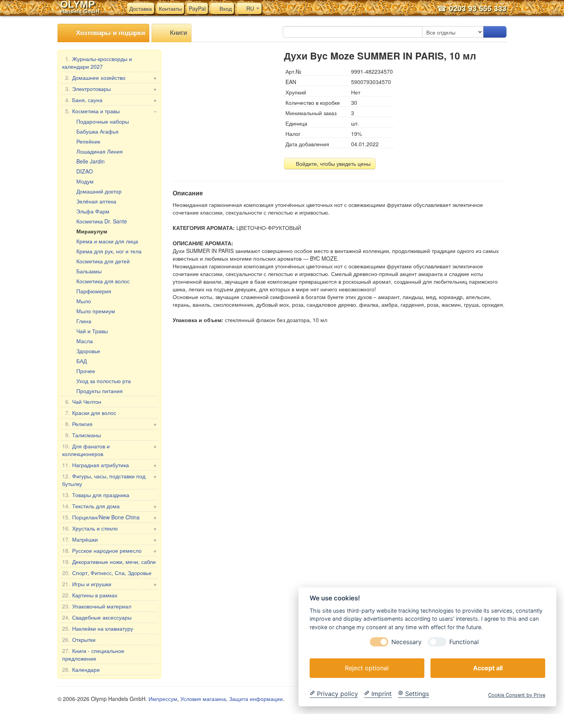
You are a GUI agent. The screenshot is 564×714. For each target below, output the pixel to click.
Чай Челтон (83, 401)
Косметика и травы (111, 111)
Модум (85, 181)
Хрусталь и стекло (109, 528)
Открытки (79, 639)
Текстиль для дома (109, 506)
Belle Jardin (90, 161)
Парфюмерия (93, 291)
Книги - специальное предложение (93, 654)
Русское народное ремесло (109, 550)
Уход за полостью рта (103, 381)
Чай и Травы (92, 331)
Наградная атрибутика (109, 465)
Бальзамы (89, 271)
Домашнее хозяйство (111, 77)
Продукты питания (99, 391)
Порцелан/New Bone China (109, 517)
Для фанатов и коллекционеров (109, 450)
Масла (84, 341)
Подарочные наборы (102, 121)
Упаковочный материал (96, 606)
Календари (81, 669)
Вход (225, 8)
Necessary (406, 641)
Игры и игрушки (109, 584)
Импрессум (162, 698)
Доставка (140, 8)
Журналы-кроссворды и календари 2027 (97, 62)
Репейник (88, 141)
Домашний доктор (99, 191)
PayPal (197, 8)
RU (250, 8)
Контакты (170, 8)
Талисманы (83, 435)
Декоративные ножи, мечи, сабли (109, 561)
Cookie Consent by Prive (516, 694)
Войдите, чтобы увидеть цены (332, 163)
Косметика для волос (103, 281)
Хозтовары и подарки (109, 32)
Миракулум (91, 231)
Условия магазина (203, 698)
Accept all (488, 667)
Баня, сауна (111, 100)
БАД (81, 361)
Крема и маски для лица (107, 241)
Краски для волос (90, 412)
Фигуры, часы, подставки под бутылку (109, 480)
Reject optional (367, 667)
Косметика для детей (103, 261)
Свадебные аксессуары (97, 617)
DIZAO (84, 171)
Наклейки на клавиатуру (97, 628)
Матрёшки (109, 539)
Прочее (85, 371)
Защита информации (256, 698)
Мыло (83, 301)
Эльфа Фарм (92, 211)
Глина (83, 321)
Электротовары (111, 89)
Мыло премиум (95, 311)
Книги (177, 32)
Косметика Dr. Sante (101, 221)
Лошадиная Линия (99, 151)
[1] (494, 32)
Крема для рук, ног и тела (109, 251)
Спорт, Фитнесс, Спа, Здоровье (107, 573)
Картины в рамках (89, 595)
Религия (111, 424)
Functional (464, 641)
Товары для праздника (95, 495)
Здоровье (88, 351)
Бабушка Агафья (97, 131)
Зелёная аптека (96, 201)
